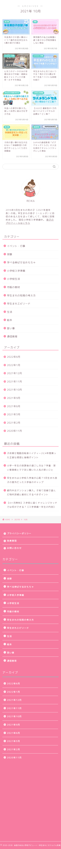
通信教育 (12, 336)
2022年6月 (13, 357)
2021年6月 (13, 406)
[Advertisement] (30, 799)
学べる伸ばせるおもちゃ (21, 262)
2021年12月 (14, 373)
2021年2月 (13, 422)
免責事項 (12, 540)
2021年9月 (13, 398)
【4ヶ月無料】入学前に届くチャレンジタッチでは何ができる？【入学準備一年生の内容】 (32, 505)
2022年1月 (13, 365)
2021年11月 (14, 381)
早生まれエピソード (18, 303)
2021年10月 (14, 389)
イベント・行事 (16, 246)
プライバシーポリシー (19, 533)
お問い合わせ (14, 548)
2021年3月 (13, 414)
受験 (9, 254)
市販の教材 (13, 287)
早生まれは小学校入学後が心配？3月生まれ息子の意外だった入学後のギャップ (32, 480)
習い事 (11, 328)
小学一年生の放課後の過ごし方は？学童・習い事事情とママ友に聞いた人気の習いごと (31, 467)
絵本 (9, 320)
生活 (9, 312)
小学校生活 (13, 279)
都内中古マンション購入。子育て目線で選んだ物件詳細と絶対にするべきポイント (31, 492)
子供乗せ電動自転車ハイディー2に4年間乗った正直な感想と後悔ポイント (31, 455)
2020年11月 (14, 431)
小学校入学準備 (16, 270)
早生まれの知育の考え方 (21, 295)
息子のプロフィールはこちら (30, 221)
